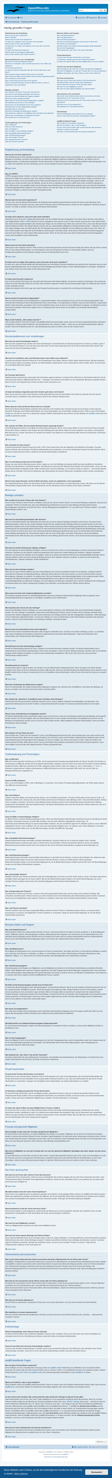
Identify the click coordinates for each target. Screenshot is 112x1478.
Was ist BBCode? (11, 124)
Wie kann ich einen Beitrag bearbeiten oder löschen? (22, 94)
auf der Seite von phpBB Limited (30, 1372)
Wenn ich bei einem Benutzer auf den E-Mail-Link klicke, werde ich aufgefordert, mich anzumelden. (27, 84)
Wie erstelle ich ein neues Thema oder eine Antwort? (22, 92)
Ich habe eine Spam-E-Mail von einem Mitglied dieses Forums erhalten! (80, 61)
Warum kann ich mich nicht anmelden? (18, 44)
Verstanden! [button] (96, 1472)
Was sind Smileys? (11, 129)
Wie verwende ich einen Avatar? (15, 78)
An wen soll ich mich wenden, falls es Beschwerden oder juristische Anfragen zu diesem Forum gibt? (79, 128)
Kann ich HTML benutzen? (14, 127)
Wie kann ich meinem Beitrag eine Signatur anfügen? (22, 96)
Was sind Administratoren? (66, 35)
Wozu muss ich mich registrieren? (16, 35)
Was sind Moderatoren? (65, 37)
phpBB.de (9, 416)
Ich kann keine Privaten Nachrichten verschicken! (73, 57)
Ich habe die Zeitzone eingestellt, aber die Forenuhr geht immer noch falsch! (28, 71)
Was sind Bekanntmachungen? (15, 135)
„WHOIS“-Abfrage (72, 1402)
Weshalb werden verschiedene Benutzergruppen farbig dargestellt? (79, 46)
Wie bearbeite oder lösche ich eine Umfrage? (20, 102)
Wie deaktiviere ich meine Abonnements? (70, 106)
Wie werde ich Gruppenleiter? (66, 44)
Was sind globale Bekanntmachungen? (18, 133)
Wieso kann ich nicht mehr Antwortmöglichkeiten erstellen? (24, 100)
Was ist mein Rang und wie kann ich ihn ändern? (21, 80)
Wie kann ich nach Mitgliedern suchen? (70, 86)
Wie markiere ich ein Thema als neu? (17, 117)
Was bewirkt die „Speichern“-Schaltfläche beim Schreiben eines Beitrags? (29, 113)
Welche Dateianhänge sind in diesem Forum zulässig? (75, 114)
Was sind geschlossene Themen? (16, 139)
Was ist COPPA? (10, 37)
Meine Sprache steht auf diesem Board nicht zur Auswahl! (24, 74)
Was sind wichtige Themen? (14, 137)
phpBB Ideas (10, 1387)
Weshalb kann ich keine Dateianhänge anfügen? (21, 107)
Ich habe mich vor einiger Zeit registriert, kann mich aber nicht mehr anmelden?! (27, 47)
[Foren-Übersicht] (16, 9)
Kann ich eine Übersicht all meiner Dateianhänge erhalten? (76, 116)
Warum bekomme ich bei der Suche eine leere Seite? (74, 84)
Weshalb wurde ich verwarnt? (15, 109)
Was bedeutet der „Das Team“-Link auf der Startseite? (75, 50)
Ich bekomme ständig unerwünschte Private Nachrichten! (76, 59)
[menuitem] (20, 17)
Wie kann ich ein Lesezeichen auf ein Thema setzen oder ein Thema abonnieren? (79, 101)
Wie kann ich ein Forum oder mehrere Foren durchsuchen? (76, 80)
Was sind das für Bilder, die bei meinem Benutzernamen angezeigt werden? (30, 76)
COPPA (28, 221)
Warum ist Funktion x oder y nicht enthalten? (71, 125)
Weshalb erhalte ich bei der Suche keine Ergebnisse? (74, 82)
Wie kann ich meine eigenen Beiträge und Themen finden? (76, 89)
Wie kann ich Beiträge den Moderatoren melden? (21, 111)
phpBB (49, 1452)
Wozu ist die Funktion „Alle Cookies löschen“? (20, 54)
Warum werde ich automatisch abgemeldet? (19, 52)
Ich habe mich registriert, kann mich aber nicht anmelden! (24, 42)
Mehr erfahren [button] (21, 1474)
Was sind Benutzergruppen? (66, 39)
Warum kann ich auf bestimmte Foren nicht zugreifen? (23, 105)
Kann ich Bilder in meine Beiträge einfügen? (19, 131)
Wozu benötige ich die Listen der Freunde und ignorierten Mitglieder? (79, 69)
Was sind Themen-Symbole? (14, 141)
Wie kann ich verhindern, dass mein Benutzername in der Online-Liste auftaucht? (28, 65)
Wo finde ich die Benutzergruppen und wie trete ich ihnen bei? (77, 42)
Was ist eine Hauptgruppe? (66, 48)
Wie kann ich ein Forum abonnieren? (69, 104)
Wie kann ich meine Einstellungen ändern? (19, 61)
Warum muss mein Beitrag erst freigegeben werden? (22, 115)
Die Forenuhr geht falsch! (13, 68)
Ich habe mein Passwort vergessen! (17, 50)
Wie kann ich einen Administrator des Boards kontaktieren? (76, 131)
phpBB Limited (94, 413)
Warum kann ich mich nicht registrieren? (18, 39)
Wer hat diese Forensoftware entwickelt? (70, 123)
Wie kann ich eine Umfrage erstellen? (17, 98)
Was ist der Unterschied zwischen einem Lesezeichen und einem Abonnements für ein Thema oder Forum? (78, 97)
